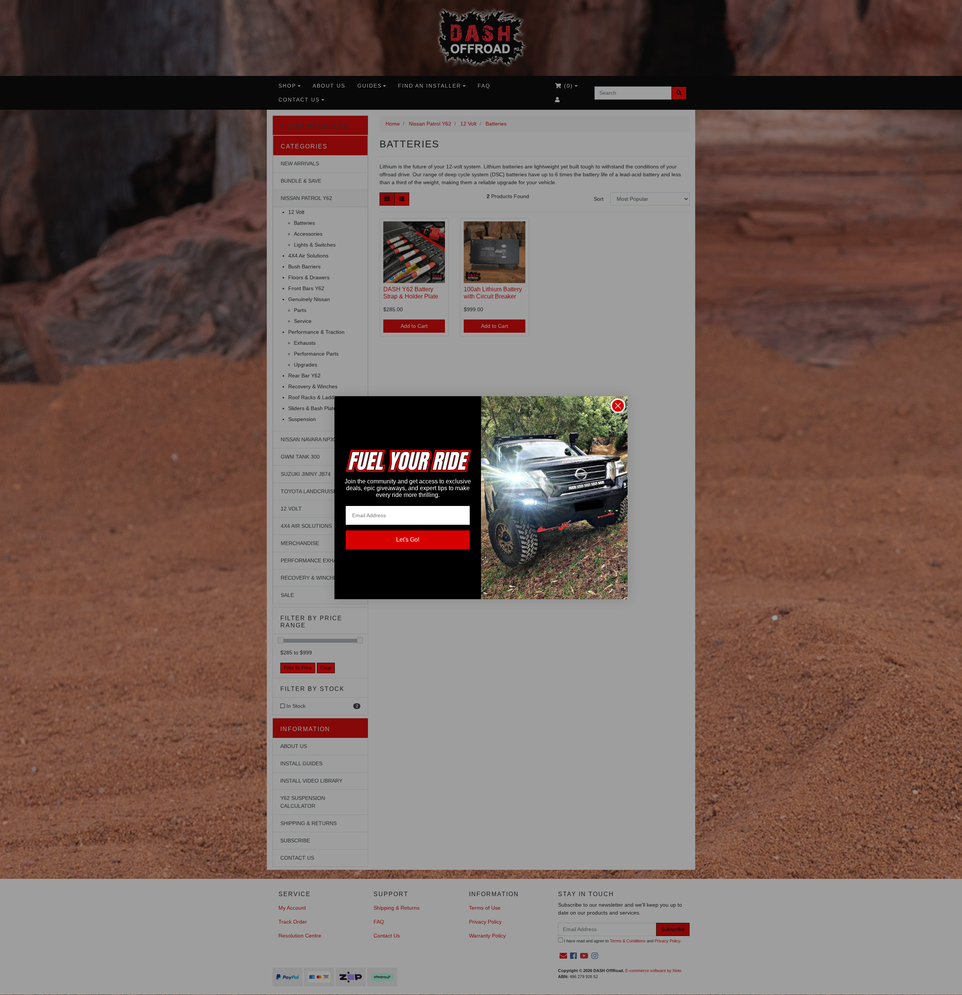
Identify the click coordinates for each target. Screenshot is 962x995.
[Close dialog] (618, 405)
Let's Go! (407, 539)
